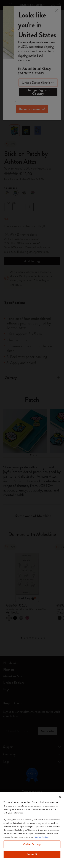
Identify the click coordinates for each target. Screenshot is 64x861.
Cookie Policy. (41, 837)
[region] (32, 826)
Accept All (32, 854)
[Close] (60, 797)
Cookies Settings (32, 844)
